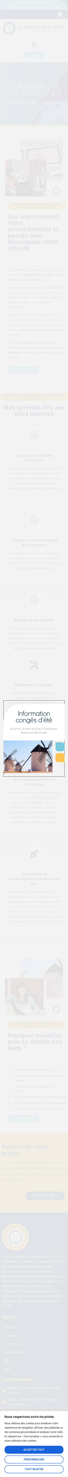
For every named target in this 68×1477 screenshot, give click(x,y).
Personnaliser (34, 1459)
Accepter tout (34, 1449)
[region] (34, 1444)
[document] (34, 738)
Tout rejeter (34, 1469)
